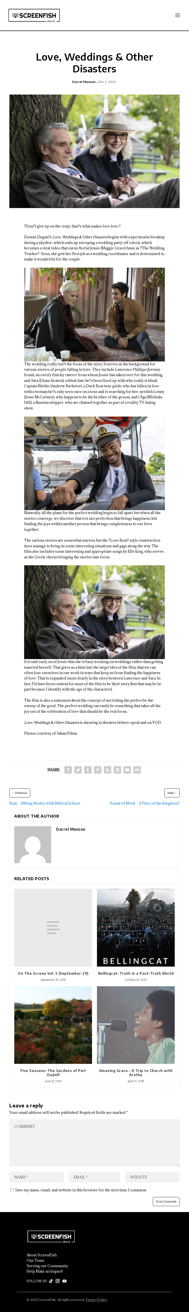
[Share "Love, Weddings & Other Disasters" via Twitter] (78, 770)
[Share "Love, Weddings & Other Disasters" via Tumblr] (88, 770)
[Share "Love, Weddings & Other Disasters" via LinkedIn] (107, 770)
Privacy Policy (96, 1300)
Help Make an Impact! (45, 1271)
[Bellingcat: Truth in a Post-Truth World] (136, 928)
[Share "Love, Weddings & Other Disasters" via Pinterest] (98, 770)
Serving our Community (47, 1266)
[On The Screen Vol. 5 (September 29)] (53, 928)
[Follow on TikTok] (51, 1281)
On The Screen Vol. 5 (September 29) (53, 973)
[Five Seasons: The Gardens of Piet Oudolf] (53, 1025)
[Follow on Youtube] (64, 1281)
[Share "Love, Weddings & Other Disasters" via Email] (127, 770)
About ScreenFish (42, 1255)
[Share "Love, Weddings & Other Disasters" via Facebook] (68, 770)
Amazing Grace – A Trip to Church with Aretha (136, 1073)
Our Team (35, 1260)
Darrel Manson (83, 82)
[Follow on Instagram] (58, 1281)
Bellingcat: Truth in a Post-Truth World (136, 973)
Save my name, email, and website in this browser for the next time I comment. (81, 1190)
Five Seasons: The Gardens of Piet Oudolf (53, 1073)
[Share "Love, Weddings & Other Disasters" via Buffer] (117, 770)
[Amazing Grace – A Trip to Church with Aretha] (136, 1025)
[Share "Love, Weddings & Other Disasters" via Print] (137, 770)
